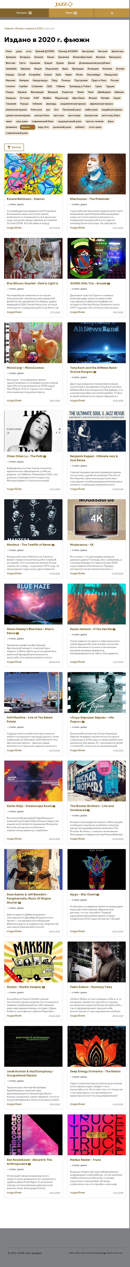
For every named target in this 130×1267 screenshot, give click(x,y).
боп (56, 109)
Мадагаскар (61, 98)
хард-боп (43, 127)
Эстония (24, 98)
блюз (9, 51)
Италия (120, 68)
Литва (79, 74)
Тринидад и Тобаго (80, 86)
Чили (90, 92)
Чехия (80, 92)
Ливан (68, 74)
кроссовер (74, 115)
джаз (19, 51)
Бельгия (39, 57)
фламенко (11, 127)
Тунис (98, 86)
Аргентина (117, 51)
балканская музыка (16, 109)
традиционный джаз (69, 121)
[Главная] (65, 4)
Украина (22, 92)
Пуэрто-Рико (99, 80)
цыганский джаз (62, 127)
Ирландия (77, 68)
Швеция (119, 92)
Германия (35, 63)
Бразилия (63, 57)
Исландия (93, 68)
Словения (37, 86)
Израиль (25, 68)
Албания (37, 103)
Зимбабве (11, 68)
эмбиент (80, 127)
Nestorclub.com (114, 1253)
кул (48, 109)
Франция (53, 92)
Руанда (24, 103)
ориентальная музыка (18, 115)
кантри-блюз (42, 115)
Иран (65, 68)
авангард (51, 103)
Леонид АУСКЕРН (68, 51)
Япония (93, 98)
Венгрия (100, 57)
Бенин (50, 57)
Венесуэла (115, 57)
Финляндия (37, 92)
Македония (111, 74)
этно (28, 51)
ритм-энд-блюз (111, 115)
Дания (71, 63)
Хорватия (67, 92)
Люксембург (93, 74)
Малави (105, 98)
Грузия (60, 63)
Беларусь (25, 57)
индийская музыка (112, 109)
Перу (54, 80)
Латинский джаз (72, 109)
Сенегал (10, 86)
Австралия (88, 51)
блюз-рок (36, 109)
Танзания (11, 103)
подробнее (14, 227)
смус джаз (22, 121)
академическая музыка (73, 103)
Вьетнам (10, 63)
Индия (37, 68)
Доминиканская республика (94, 63)
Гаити (22, 63)
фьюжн (25, 127)
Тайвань (60, 86)
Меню (70, 12)
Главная (8, 28)
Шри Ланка (78, 98)
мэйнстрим (91, 109)
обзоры (19, 28)
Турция (110, 86)
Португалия (81, 80)
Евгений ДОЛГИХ (45, 51)
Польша (66, 80)
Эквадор (11, 98)
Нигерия (24, 80)
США (49, 86)
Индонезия (52, 68)
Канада (10, 74)
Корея (48, 74)
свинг (9, 121)
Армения (11, 57)
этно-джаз (95, 127)
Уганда (9, 92)
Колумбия (34, 74)
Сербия (23, 86)
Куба (58, 74)
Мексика (10, 80)
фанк (110, 121)
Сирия (116, 98)
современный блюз (42, 121)
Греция (48, 63)
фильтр (16, 147)
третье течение (95, 121)
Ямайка (47, 98)
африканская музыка (101, 103)
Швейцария (104, 92)
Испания (107, 68)
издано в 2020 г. (35, 28)
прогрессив (91, 115)
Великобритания (82, 57)
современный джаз (17, 133)
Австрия (102, 51)
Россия (114, 80)
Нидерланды (40, 80)
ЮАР (36, 98)
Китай (21, 74)
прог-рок (58, 115)
